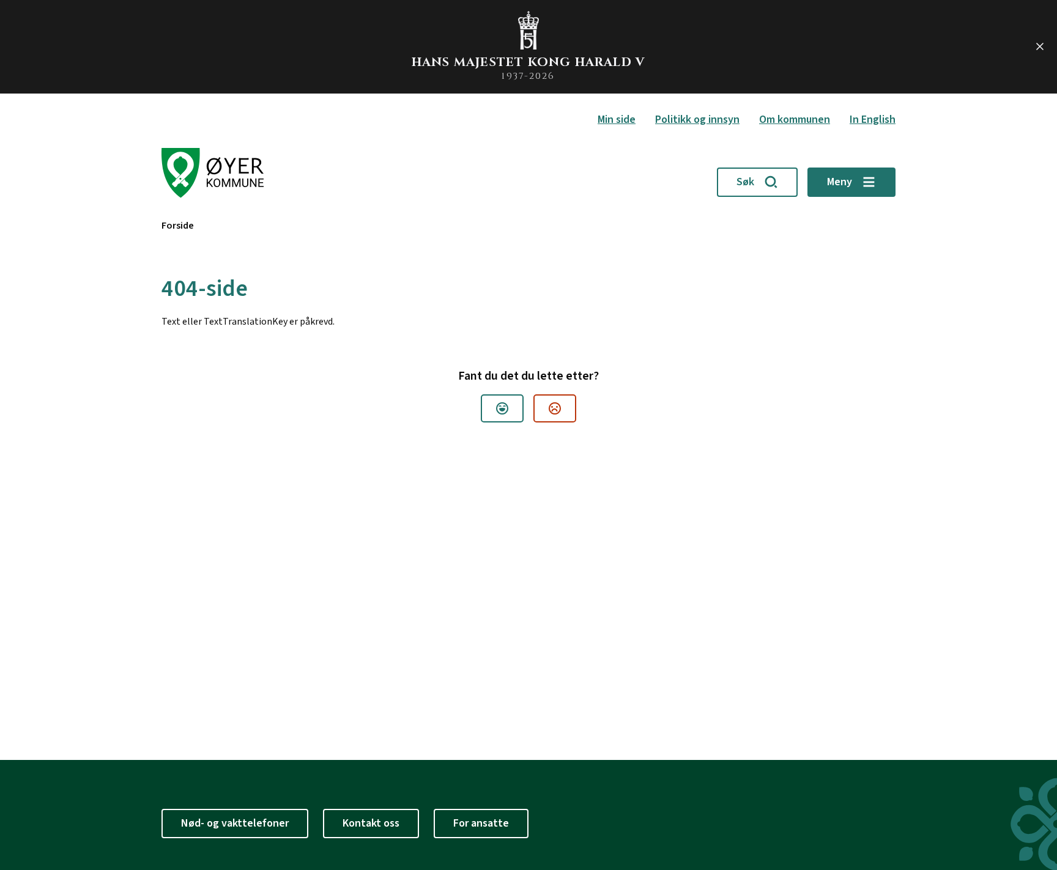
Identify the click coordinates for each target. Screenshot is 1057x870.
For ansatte (481, 823)
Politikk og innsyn (697, 119)
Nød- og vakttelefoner (235, 823)
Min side (617, 119)
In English (873, 119)
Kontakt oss (371, 823)
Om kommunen (794, 119)
